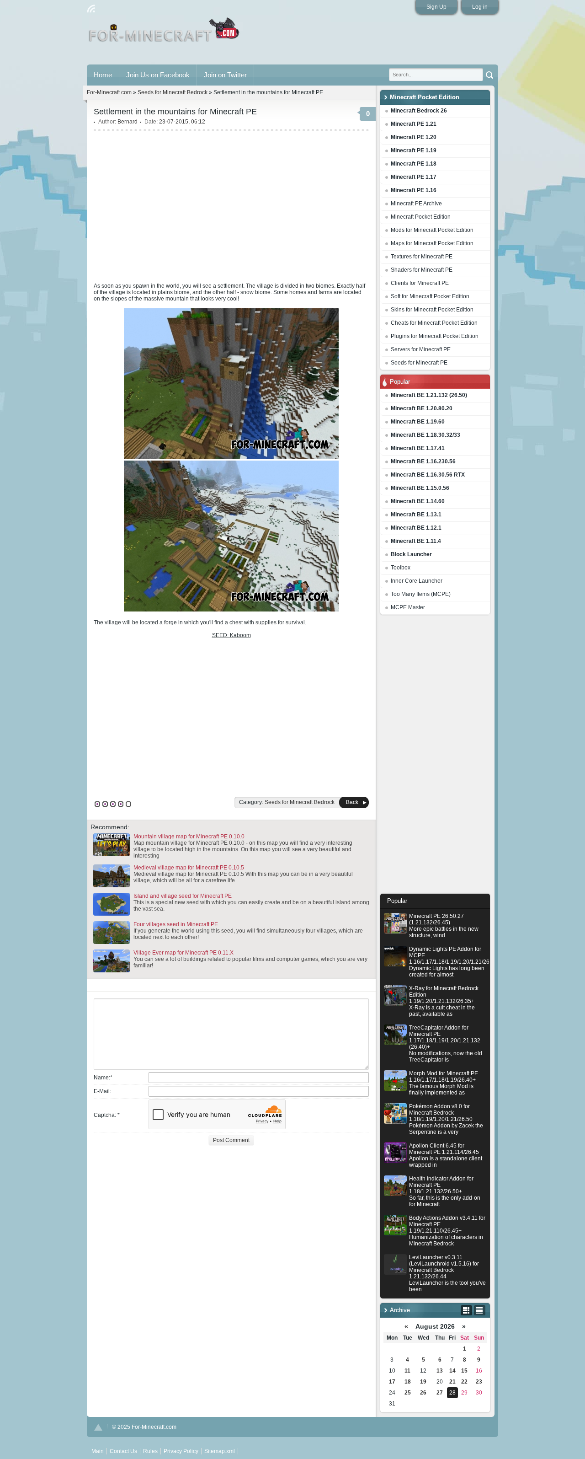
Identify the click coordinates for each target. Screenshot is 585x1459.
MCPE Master (408, 607)
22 (464, 1382)
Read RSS (91, 9)
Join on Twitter (225, 75)
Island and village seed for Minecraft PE (182, 896)
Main (165, 33)
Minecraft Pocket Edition (421, 217)
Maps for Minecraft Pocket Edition (432, 243)
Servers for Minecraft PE (421, 349)
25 (407, 1392)
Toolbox (400, 567)
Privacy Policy (181, 1451)
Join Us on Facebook (158, 75)
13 (439, 1371)
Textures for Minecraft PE (421, 256)
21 (452, 1382)
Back (352, 802)
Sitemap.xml (219, 1451)
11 (407, 1371)
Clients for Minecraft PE (420, 283)
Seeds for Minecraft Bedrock (172, 92)
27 (439, 1392)
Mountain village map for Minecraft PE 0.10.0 (189, 836)
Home (103, 75)
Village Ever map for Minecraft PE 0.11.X (183, 952)
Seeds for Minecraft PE (419, 362)
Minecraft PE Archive (416, 203)
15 (464, 1371)
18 (407, 1382)
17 (392, 1382)
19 (423, 1382)
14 (452, 1371)
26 (423, 1392)
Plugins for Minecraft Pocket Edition (435, 336)
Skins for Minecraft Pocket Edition (432, 309)
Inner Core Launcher (416, 581)
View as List (479, 1310)
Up (98, 1427)
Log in (480, 7)
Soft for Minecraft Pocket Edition (430, 296)
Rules (150, 1451)
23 (479, 1382)
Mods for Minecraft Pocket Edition (432, 230)
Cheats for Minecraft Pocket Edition (434, 323)
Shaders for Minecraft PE (421, 270)
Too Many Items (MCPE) (421, 594)
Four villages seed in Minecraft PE (175, 924)
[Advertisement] (435, 756)
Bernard (127, 121)
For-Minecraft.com (109, 92)
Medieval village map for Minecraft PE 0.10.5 (188, 867)
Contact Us (123, 1451)
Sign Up (436, 7)
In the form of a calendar (466, 1310)
